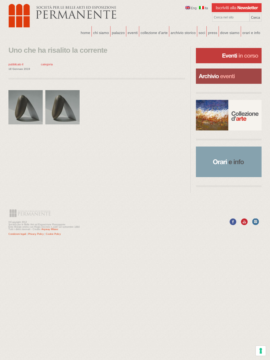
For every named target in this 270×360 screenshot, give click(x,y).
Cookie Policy (53, 234)
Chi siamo (100, 32)
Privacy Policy (36, 234)
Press (212, 33)
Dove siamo (229, 32)
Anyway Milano (49, 229)
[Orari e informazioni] (229, 162)
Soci (202, 33)
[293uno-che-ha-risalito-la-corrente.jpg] (26, 125)
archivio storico (183, 33)
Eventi (132, 32)
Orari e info (251, 33)
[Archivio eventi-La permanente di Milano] (229, 68)
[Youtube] (244, 224)
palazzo (117, 32)
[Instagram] (255, 224)
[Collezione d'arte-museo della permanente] (229, 115)
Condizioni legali (17, 234)
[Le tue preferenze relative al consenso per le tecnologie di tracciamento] (261, 351)
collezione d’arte (154, 33)
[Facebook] (233, 224)
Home (85, 33)
